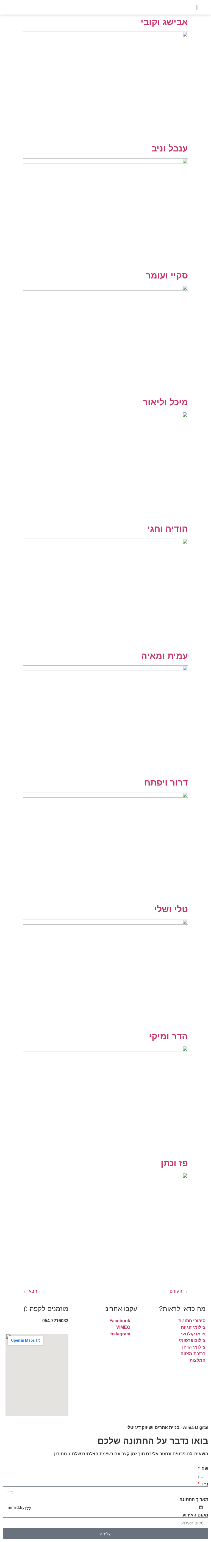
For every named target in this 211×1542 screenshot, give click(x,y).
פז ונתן (174, 1163)
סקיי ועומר (167, 275)
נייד (204, 1484)
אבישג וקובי (164, 22)
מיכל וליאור (165, 402)
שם (204, 1469)
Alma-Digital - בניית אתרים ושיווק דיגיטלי (167, 1427)
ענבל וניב (169, 148)
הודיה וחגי (167, 529)
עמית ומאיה (164, 656)
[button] (37, 7)
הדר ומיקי (168, 1036)
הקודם (179, 1291)
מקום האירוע (195, 1515)
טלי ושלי (171, 909)
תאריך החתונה (193, 1499)
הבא (30, 1291)
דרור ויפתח (166, 782)
